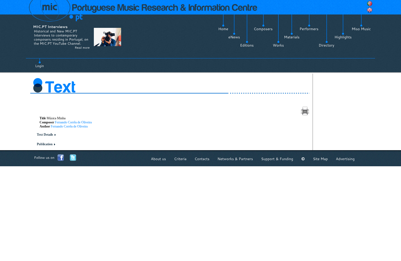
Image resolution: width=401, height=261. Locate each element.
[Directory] (326, 45)
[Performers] (309, 29)
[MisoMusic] (361, 29)
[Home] (223, 29)
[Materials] (292, 37)
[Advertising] (345, 159)
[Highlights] (343, 37)
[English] (369, 10)
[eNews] (234, 37)
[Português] (369, 3)
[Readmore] (82, 47)
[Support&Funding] (277, 159)
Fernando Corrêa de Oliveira (73, 122)
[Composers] (263, 29)
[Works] (278, 45)
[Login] (39, 62)
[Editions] (247, 45)
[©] (303, 159)
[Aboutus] (158, 159)
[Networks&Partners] (235, 159)
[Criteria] (180, 159)
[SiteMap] (320, 159)
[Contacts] (202, 159)
